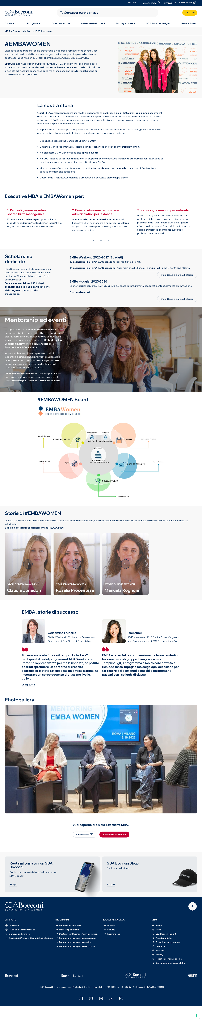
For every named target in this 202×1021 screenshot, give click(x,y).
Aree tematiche (60, 23)
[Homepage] (24, 906)
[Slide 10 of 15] (121, 809)
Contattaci (190, 13)
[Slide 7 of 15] (98, 809)
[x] (91, 998)
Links (154, 919)
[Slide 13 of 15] (144, 809)
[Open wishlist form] (175, 1014)
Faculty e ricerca (125, 23)
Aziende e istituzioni (93, 23)
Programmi (33, 23)
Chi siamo (10, 23)
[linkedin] (101, 998)
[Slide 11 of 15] (129, 809)
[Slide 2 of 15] (60, 809)
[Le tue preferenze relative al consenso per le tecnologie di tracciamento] (197, 1016)
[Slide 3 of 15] (67, 809)
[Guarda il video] (28, 564)
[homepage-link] (19, 13)
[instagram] (121, 998)
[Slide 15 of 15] (159, 809)
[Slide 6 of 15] (90, 809)
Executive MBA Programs (40, 1013)
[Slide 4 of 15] (75, 809)
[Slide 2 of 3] (101, 241)
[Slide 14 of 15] (152, 809)
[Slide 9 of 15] (113, 809)
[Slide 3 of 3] (109, 241)
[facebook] (81, 998)
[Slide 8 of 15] (106, 809)
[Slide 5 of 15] (83, 809)
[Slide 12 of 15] (136, 809)
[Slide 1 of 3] (93, 241)
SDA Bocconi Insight (158, 23)
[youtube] (111, 998)
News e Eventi (189, 23)
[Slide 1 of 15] (52, 809)
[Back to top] (192, 906)
